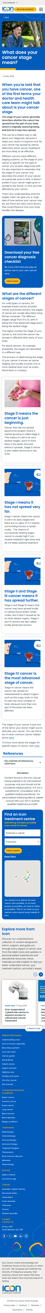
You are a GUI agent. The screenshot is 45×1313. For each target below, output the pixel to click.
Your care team (9, 1052)
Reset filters (10, 856)
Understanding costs (11, 1039)
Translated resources (13, 1090)
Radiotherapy (8, 1132)
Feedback (23, 1305)
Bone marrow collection (12, 1156)
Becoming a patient (10, 1048)
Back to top (34, 1028)
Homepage (8, 9)
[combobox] (22, 832)
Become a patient (25, 9)
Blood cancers (8, 1113)
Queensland (7, 1197)
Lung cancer (7, 1109)
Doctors (6, 1170)
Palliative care (8, 1072)
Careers (6, 1219)
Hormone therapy (10, 1144)
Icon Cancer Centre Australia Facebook (4, 1236)
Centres (6, 1184)
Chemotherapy (9, 1136)
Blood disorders (8, 1117)
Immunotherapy (9, 1140)
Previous (35, 974)
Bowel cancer (8, 1105)
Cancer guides (8, 1056)
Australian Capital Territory (13, 1189)
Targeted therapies (10, 1148)
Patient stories (8, 1064)
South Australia (8, 1201)
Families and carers (10, 1076)
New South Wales (9, 1193)
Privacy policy (9, 1305)
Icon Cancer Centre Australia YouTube (15, 1236)
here (11, 737)
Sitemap (29, 1310)
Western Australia (9, 1213)
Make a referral (8, 1175)
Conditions (7, 1093)
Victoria (5, 1209)
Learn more (12, 281)
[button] (27, 882)
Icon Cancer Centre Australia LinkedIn (20, 1236)
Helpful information (12, 1035)
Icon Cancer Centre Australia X (10, 1236)
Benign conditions (10, 1121)
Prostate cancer (9, 1101)
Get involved (7, 1084)
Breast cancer (8, 1097)
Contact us (8, 1222)
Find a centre (13, 850)
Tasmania (6, 1205)
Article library (7, 1060)
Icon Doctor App (9, 1179)
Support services (9, 1068)
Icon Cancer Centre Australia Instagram (26, 1236)
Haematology (8, 1164)
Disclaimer (35, 1305)
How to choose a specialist (13, 1043)
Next (41, 974)
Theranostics (7, 1152)
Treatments (8, 1127)
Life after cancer (9, 1080)
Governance (17, 1310)
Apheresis (6, 1160)
